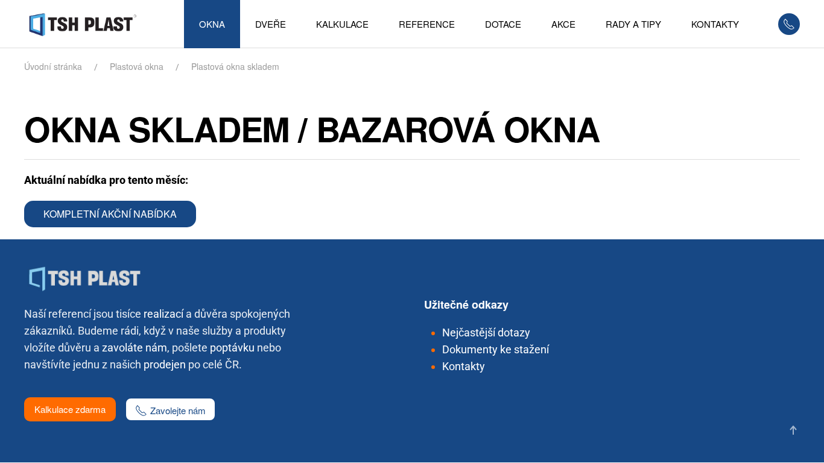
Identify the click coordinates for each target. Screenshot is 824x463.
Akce (563, 23)
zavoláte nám (134, 347)
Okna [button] (212, 23)
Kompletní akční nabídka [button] (110, 214)
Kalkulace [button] (342, 23)
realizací (163, 313)
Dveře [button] (270, 23)
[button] (793, 430)
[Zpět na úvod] (87, 24)
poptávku (232, 347)
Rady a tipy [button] (633, 23)
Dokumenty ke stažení (495, 349)
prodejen (165, 364)
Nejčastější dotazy (486, 332)
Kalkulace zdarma (70, 409)
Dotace (503, 23)
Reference (427, 23)
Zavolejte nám (178, 410)
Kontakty (463, 366)
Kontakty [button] (715, 23)
